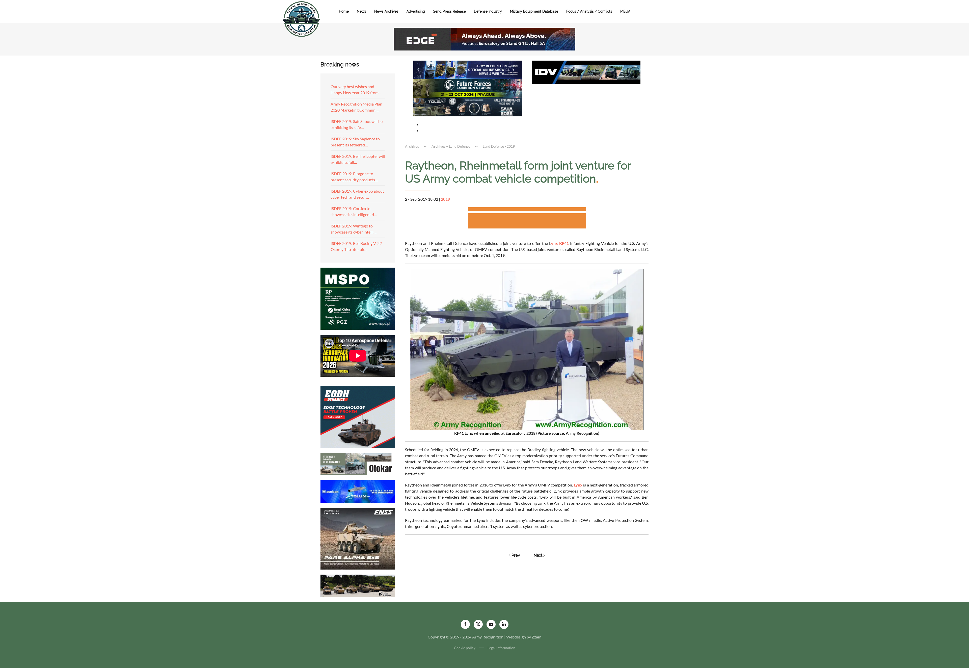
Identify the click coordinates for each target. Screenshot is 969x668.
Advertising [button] (416, 11)
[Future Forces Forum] (467, 87)
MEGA (625, 11)
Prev (516, 555)
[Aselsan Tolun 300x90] (357, 490)
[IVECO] (586, 71)
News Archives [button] (386, 11)
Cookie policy (464, 648)
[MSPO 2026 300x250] (357, 298)
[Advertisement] (527, 210)
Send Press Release (449, 11)
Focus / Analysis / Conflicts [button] (589, 11)
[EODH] (357, 416)
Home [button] (344, 11)
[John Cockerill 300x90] (357, 585)
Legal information (501, 648)
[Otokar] (357, 463)
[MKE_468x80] (467, 106)
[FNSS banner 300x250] (357, 538)
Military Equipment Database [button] (534, 11)
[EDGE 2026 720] (484, 38)
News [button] (361, 11)
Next (538, 555)
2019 (445, 199)
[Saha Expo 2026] (467, 69)
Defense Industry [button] (488, 11)
